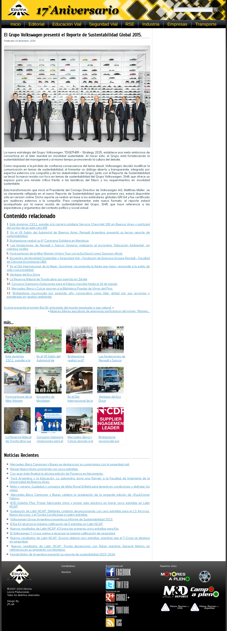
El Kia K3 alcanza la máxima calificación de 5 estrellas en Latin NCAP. (56, 524)
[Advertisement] (189, 58)
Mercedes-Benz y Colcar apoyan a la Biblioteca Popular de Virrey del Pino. (62, 288)
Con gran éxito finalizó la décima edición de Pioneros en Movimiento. (57, 473)
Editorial (36, 24)
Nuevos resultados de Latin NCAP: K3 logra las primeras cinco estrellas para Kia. (64, 528)
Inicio (15, 24)
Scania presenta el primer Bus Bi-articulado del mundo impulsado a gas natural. (58, 307)
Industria (150, 24)
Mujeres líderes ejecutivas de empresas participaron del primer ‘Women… (100, 311)
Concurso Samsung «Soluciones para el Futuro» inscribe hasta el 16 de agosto (64, 284)
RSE (129, 24)
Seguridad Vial (103, 24)
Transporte (206, 24)
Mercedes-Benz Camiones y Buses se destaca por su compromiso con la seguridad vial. (70, 464)
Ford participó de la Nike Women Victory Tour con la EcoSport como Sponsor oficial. (66, 253)
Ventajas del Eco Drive (25, 274)
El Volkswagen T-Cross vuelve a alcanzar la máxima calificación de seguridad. (62, 533)
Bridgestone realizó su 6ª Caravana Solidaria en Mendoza (49, 240)
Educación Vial (66, 24)
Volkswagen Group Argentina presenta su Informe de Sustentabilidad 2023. (61, 519)
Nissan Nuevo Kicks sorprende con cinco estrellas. (44, 469)
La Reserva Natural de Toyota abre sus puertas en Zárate (48, 279)
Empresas (177, 24)
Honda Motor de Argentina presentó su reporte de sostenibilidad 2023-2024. (62, 554)
